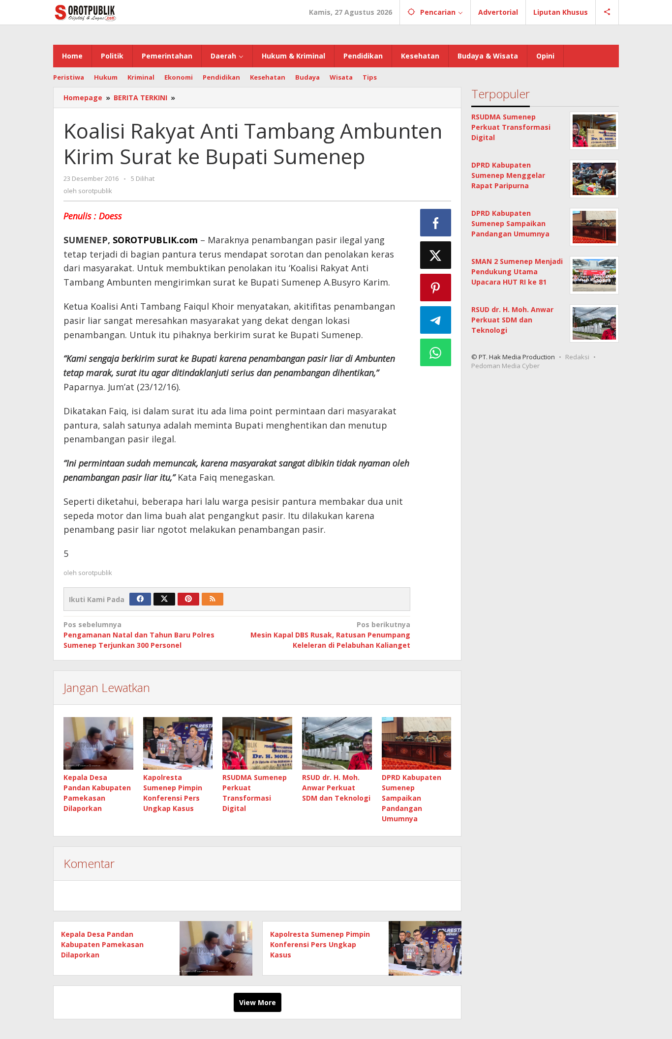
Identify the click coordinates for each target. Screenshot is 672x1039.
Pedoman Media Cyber (505, 365)
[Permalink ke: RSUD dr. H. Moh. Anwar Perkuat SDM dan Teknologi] (337, 743)
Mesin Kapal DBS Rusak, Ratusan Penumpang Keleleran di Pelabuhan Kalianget (330, 635)
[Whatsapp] (436, 352)
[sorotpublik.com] (110, 12)
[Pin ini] (436, 287)
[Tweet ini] (436, 255)
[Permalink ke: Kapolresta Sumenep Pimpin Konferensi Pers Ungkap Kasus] (178, 743)
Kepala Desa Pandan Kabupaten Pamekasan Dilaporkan (102, 944)
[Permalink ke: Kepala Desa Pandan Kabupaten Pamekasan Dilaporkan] (98, 743)
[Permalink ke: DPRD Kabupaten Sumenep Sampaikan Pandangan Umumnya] (417, 743)
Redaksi (577, 356)
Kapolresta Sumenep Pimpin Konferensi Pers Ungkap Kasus (320, 944)
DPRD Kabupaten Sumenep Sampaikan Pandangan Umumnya (411, 798)
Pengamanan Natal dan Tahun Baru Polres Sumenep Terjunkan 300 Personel (138, 635)
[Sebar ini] (436, 222)
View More (257, 1002)
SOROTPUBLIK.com (155, 240)
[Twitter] (164, 599)
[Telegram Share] (436, 320)
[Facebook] (140, 599)
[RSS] (212, 599)
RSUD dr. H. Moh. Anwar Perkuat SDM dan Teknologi (336, 788)
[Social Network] (607, 12)
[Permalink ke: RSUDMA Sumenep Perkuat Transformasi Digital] (257, 743)
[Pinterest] (188, 599)
